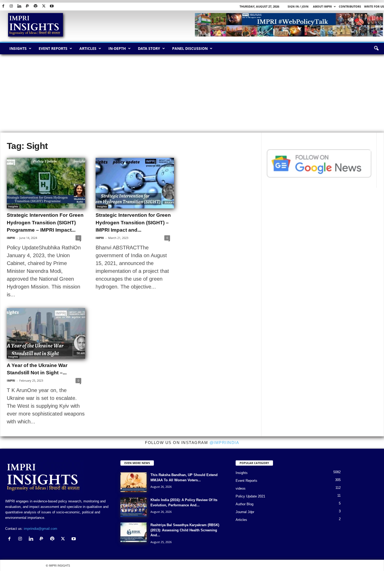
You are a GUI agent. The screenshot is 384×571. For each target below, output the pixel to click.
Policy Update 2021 (250, 496)
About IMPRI (322, 6)
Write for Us (374, 6)
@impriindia (224, 442)
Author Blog (244, 504)
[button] (376, 48)
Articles (87, 48)
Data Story (149, 48)
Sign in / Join (298, 6)
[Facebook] (3, 6)
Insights (18, 48)
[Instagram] (11, 6)
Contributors (350, 6)
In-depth (117, 48)
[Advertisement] (192, 93)
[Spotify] (35, 6)
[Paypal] (27, 6)
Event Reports (53, 48)
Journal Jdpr (245, 512)
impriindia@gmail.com (40, 529)
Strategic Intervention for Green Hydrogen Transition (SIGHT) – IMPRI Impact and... (133, 222)
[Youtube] (52, 6)
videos (241, 488)
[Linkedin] (19, 6)
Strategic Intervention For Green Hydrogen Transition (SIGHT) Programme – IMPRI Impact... (45, 222)
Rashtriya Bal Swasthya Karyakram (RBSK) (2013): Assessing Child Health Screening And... (184, 530)
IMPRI (11, 238)
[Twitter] (43, 6)
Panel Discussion (190, 48)
